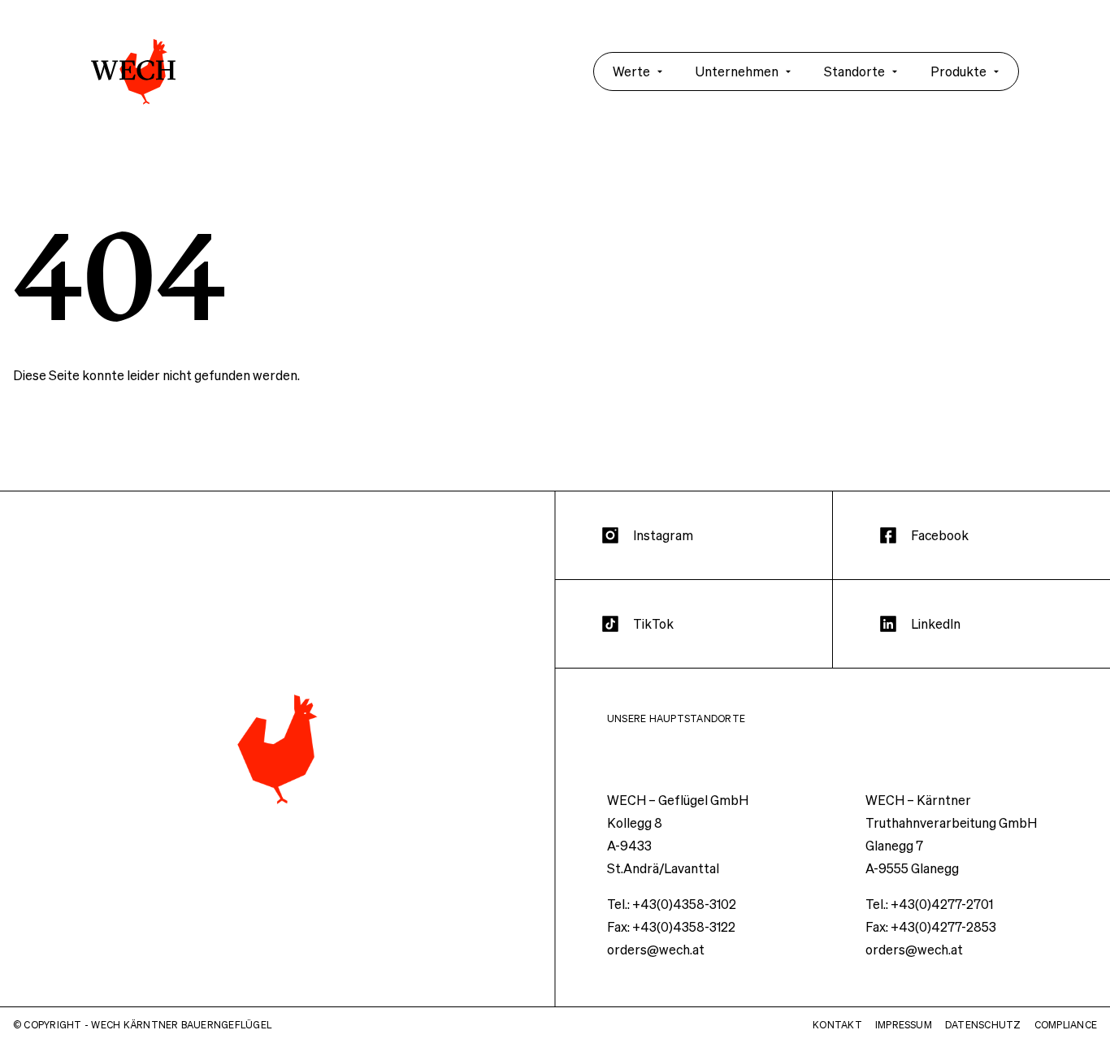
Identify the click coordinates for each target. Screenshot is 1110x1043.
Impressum (903, 1025)
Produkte (958, 71)
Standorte (854, 71)
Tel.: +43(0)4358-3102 (671, 903)
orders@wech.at (656, 949)
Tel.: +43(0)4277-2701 (929, 903)
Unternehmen (737, 71)
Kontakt (837, 1025)
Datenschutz (983, 1025)
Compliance (1065, 1025)
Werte (631, 71)
